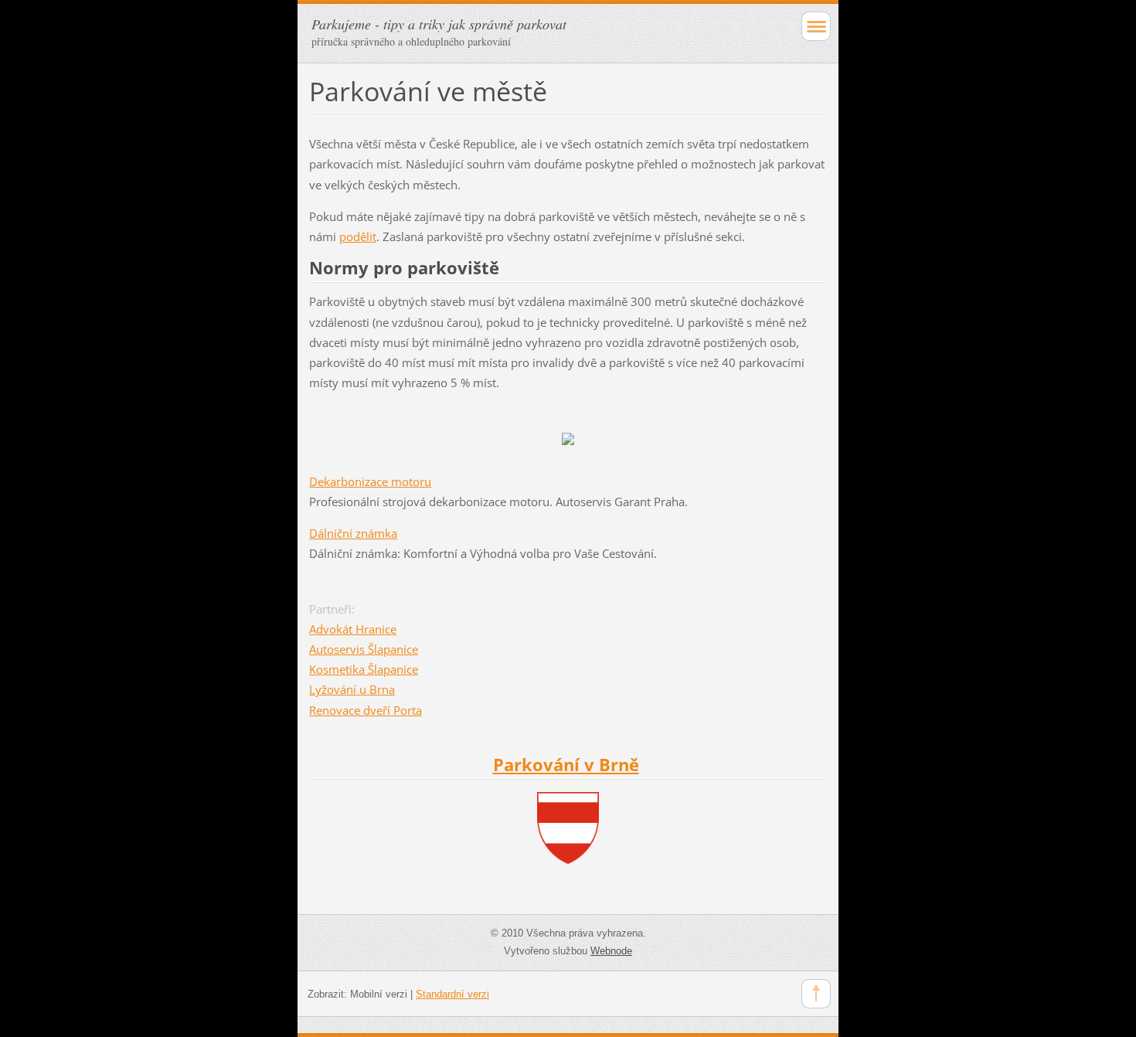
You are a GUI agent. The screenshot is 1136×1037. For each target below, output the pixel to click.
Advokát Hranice (352, 629)
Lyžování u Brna (352, 689)
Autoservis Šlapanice (363, 649)
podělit (357, 236)
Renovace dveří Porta (365, 710)
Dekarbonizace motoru (370, 481)
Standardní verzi (452, 994)
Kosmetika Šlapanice (363, 669)
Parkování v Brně (566, 765)
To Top (816, 993)
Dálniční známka (353, 533)
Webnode (611, 951)
